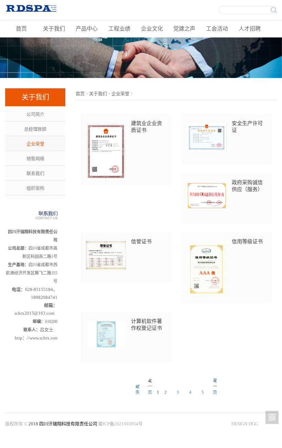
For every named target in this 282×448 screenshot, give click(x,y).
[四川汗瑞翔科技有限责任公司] (54, 8)
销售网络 (35, 158)
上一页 (150, 381)
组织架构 (35, 188)
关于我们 (54, 29)
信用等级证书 (247, 241)
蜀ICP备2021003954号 (120, 423)
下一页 (215, 381)
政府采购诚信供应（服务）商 (247, 186)
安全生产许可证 (247, 127)
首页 (21, 29)
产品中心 (87, 29)
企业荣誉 (35, 143)
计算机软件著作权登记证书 (146, 324)
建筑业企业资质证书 (146, 127)
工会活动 (217, 29)
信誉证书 (141, 241)
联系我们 (35, 173)
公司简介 (35, 114)
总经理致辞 (35, 129)
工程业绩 (119, 29)
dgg (253, 423)
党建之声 (184, 29)
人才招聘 (250, 29)
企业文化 (152, 29)
